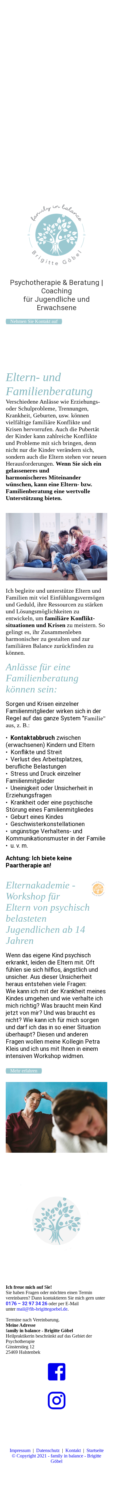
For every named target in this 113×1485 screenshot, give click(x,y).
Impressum (20, 1450)
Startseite (95, 1450)
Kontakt (73, 1450)
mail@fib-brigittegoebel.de (42, 1309)
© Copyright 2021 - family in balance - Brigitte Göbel (56, 1458)
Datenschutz (48, 1450)
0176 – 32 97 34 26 (26, 1303)
